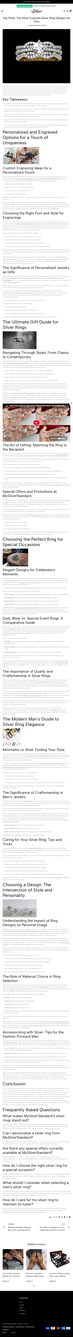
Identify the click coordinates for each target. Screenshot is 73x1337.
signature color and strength (17, 989)
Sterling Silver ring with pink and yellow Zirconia (16, 633)
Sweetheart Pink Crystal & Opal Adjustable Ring (54, 1021)
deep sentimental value (13, 282)
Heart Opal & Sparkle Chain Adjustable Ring (26, 608)
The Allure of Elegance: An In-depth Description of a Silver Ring (52, 1230)
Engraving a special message (24, 179)
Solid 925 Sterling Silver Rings (18, 397)
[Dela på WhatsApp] (67, 1217)
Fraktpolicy (6, 1329)
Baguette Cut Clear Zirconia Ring (32, 695)
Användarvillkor (30, 1326)
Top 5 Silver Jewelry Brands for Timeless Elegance (11, 1276)
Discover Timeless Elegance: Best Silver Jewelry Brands (35, 1276)
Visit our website (38, 1077)
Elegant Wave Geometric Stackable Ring (51, 763)
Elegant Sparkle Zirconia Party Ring (30, 582)
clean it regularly (56, 877)
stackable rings (55, 710)
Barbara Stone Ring (33, 515)
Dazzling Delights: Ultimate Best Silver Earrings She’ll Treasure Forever (19, 1230)
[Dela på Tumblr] (62, 1217)
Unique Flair (7, 1057)
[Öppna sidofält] (71, 403)
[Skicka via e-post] (69, 1217)
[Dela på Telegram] (64, 1217)
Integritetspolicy (20, 1326)
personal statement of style (25, 805)
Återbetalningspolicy (9, 1326)
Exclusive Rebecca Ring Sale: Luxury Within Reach (60, 1276)
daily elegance (57, 485)
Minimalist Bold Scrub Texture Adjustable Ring (16, 767)
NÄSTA (63, 1224)
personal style (62, 453)
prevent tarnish (27, 850)
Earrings (22, 1305)
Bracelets (22, 1310)
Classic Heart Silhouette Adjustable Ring (57, 259)
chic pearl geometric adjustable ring (31, 1025)
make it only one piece (15, 208)
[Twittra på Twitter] (56, 1217)
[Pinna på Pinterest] (59, 1217)
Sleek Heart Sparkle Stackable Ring (24, 393)
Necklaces (22, 1313)
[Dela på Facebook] (54, 1217)
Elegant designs (13, 580)
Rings (21, 1308)
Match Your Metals (9, 1048)
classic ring (16, 693)
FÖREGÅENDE (11, 1224)
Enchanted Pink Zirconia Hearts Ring (24, 293)
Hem (21, 1302)
